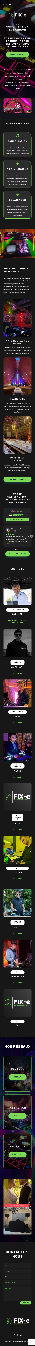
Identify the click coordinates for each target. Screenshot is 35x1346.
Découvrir (18, 1077)
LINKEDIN (22, 620)
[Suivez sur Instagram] (17, 1335)
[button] (3, 536)
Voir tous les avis (18, 554)
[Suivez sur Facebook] (14, 1335)
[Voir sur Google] (8, 530)
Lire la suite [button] (10, 543)
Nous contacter (18, 55)
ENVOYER (26, 1303)
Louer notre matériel (18, 479)
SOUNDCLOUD (17, 623)
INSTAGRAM (12, 620)
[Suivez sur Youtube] (21, 1335)
